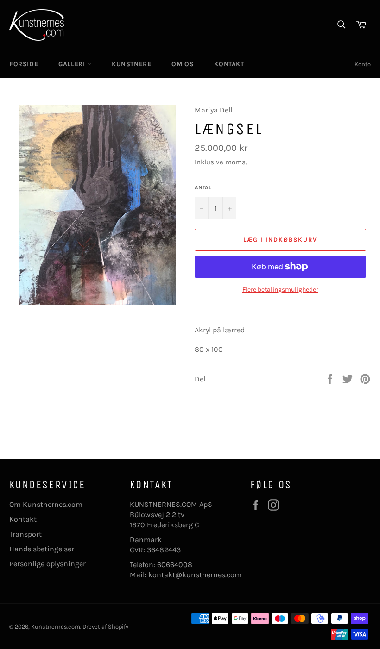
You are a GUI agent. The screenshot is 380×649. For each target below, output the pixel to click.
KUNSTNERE (131, 64)
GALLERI (72, 64)
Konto (363, 64)
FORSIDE (23, 64)
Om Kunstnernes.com (45, 504)
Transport (25, 534)
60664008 (174, 564)
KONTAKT (229, 64)
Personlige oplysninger (47, 563)
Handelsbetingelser (41, 548)
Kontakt (23, 519)
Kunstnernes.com (55, 626)
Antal (203, 187)
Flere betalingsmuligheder (280, 289)
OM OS (182, 64)
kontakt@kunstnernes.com (194, 574)
